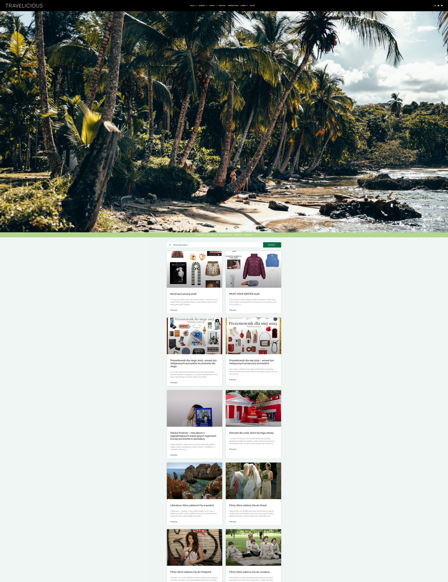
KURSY (212, 5)
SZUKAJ (271, 245)
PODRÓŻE (200, 235)
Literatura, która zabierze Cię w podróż (192, 505)
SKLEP (252, 5)
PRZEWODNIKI (225, 235)
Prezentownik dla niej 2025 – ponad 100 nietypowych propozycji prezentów (251, 362)
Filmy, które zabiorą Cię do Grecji (247, 505)
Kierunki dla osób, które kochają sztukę (251, 432)
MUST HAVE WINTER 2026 (244, 293)
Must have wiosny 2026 (183, 293)
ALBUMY (202, 5)
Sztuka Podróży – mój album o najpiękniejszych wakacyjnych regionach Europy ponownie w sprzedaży (193, 435)
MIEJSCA (248, 235)
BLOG (192, 5)
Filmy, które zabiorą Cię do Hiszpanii (191, 571)
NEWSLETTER (233, 5)
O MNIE (243, 5)
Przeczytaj (173, 310)
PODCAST (222, 5)
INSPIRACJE (211, 235)
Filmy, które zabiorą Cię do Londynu (249, 571)
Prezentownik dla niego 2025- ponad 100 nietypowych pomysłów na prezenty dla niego (193, 363)
